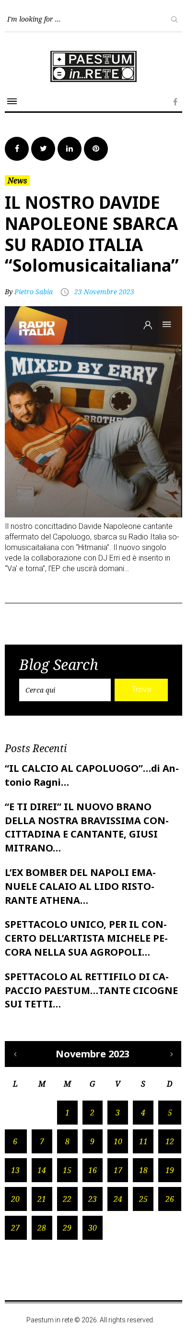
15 (67, 1170)
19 (169, 1170)
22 (67, 1199)
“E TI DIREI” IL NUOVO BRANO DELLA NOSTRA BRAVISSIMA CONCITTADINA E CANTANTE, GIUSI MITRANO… (87, 827)
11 (143, 1141)
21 (41, 1199)
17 (118, 1170)
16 (92, 1170)
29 (67, 1227)
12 (169, 1141)
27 (15, 1227)
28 (41, 1227)
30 (92, 1227)
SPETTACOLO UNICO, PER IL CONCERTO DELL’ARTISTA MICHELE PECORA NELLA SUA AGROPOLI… (86, 938)
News (17, 180)
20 (15, 1199)
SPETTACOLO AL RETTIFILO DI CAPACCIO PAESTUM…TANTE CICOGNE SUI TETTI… (91, 990)
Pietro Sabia (33, 291)
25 (143, 1199)
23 (92, 1199)
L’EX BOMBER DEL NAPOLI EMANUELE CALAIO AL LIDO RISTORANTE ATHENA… (80, 886)
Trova (141, 689)
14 (41, 1170)
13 (15, 1170)
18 (143, 1170)
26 (169, 1199)
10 (118, 1141)
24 (118, 1199)
